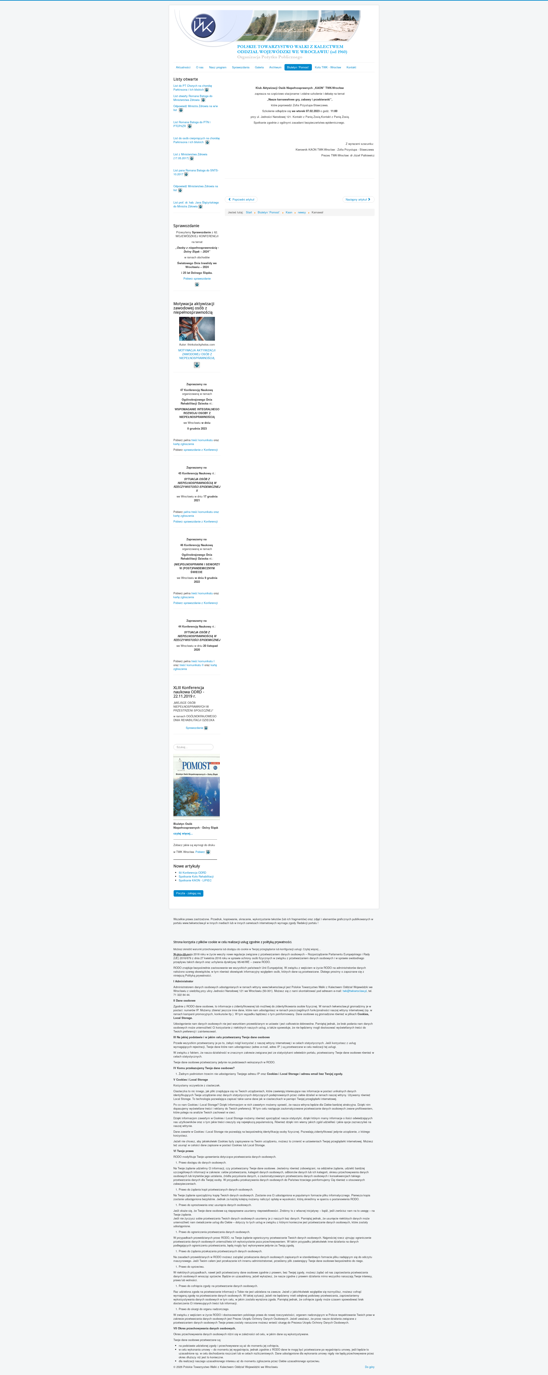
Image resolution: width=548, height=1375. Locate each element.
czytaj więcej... (183, 833)
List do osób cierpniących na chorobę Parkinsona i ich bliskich (196, 140)
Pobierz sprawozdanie (197, 278)
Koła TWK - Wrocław (328, 67)
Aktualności (183, 67)
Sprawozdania (240, 67)
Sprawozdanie (195, 728)
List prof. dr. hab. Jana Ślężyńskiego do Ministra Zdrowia (196, 204)
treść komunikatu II (192, 665)
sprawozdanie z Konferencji (201, 450)
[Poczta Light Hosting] (188, 893)
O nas (200, 67)
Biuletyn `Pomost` (298, 67)
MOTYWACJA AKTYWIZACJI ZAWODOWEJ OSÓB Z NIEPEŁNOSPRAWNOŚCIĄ (197, 354)
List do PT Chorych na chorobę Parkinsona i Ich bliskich (192, 87)
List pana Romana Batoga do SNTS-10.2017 (196, 172)
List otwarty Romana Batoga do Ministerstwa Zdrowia (192, 98)
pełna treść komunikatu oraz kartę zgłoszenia (196, 514)
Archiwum (275, 67)
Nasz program (217, 67)
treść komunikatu (202, 440)
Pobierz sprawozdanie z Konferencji (195, 521)
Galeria (259, 67)
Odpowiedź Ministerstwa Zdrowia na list (195, 188)
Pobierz (200, 852)
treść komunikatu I (202, 661)
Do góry (370, 1367)
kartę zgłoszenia (184, 444)
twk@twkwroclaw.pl (355, 991)
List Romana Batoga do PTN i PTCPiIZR (191, 124)
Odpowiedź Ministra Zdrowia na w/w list (195, 108)
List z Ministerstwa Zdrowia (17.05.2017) (190, 156)
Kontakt (351, 67)
